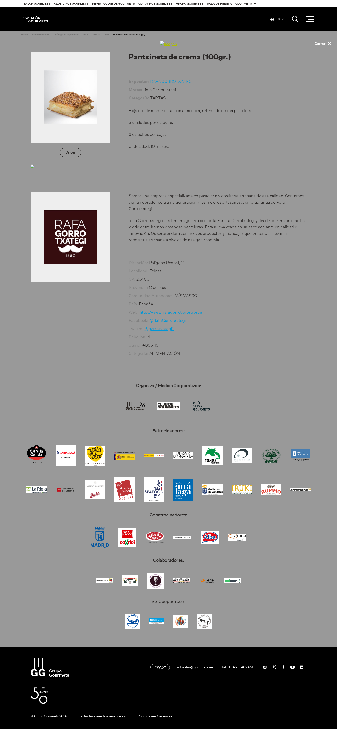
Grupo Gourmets (189, 3)
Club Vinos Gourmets (71, 3)
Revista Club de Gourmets (113, 3)
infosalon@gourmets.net (195, 667)
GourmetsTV (245, 3)
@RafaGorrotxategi (167, 320)
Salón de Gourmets (35, 19)
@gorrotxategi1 (159, 328)
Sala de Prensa (219, 3)
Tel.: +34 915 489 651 (237, 667)
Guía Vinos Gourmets (155, 3)
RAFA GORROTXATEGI (171, 80)
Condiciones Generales (155, 716)
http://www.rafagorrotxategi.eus (171, 312)
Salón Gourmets (36, 3)
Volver (70, 153)
